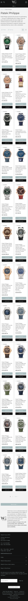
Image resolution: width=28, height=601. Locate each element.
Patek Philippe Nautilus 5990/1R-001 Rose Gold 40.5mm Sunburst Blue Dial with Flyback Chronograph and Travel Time (7, 288)
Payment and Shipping (7, 594)
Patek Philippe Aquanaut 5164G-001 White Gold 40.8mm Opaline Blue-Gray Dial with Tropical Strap (20, 327)
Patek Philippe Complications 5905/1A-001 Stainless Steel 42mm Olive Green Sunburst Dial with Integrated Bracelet (7, 208)
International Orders (14, 595)
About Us (16, 591)
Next (16, 496)
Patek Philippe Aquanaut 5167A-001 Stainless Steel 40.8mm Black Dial (7, 132)
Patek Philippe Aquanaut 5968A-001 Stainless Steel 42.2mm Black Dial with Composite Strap (7, 438)
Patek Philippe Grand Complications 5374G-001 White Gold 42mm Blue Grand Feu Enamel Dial (20, 168)
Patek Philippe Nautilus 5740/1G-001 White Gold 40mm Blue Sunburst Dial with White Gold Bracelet (20, 286)
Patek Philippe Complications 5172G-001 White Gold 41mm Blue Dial (20, 132)
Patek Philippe (4, 60)
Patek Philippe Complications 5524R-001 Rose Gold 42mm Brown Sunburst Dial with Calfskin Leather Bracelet (20, 207)
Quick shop (7, 66)
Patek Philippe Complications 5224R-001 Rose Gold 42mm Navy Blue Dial (7, 168)
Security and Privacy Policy (7, 592)
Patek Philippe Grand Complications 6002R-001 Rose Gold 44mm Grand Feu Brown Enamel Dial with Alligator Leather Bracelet (7, 247)
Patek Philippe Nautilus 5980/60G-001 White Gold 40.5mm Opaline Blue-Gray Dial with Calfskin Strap (7, 477)
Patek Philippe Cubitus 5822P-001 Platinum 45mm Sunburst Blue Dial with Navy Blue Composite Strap (20, 476)
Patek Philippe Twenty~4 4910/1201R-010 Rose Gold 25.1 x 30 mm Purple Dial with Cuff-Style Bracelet (20, 95)
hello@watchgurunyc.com (6, 553)
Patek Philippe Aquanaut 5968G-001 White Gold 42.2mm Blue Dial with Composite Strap (20, 402)
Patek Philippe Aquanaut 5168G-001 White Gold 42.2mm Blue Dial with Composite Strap (20, 365)
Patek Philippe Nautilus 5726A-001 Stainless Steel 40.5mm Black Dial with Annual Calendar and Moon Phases (20, 248)
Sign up (21, 580)
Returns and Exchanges (19, 592)
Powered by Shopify (14, 598)
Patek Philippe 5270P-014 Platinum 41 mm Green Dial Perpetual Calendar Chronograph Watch (7, 56)
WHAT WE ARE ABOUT (8, 591)
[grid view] (22, 29)
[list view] (25, 29)
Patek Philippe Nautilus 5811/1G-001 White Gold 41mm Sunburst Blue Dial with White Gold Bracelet (7, 327)
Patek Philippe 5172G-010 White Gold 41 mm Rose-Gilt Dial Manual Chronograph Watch (7, 95)
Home (2, 9)
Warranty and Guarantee (18, 594)
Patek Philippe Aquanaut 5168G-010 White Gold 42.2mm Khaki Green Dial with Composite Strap (20, 438)
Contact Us (21, 591)
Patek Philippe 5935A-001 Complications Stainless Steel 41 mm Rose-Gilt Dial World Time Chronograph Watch (20, 57)
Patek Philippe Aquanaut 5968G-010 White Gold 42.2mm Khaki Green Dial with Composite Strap (7, 402)
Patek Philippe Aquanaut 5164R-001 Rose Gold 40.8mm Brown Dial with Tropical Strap (7, 364)
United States (13, 587)
